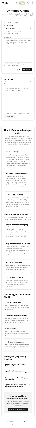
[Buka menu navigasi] (33, 3)
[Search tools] (28, 3)
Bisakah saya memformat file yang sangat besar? (16, 379)
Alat (6, 3)
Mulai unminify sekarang (19, 409)
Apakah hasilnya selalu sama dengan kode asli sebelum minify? (16, 372)
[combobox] (18, 28)
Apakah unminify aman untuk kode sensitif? (15, 365)
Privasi (14, 425)
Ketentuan (21, 425)
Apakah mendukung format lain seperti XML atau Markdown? (15, 385)
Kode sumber (8, 37)
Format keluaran (9, 25)
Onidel (26, 422)
